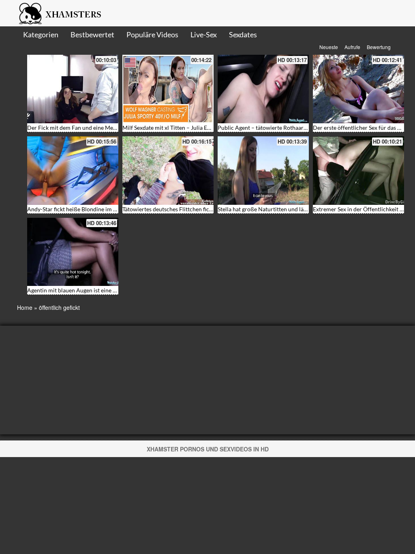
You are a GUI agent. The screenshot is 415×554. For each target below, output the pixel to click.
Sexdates (243, 34)
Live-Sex (203, 34)
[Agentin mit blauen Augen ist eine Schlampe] (72, 252)
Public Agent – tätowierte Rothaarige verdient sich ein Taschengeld (301, 127)
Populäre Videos (152, 34)
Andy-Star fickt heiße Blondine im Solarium (81, 209)
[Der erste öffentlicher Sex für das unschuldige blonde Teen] (358, 89)
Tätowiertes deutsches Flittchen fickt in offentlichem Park (194, 209)
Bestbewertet (92, 34)
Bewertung (379, 46)
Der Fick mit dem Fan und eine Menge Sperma (84, 127)
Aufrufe (352, 46)
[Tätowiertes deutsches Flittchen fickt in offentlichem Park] (168, 170)
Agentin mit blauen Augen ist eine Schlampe (82, 290)
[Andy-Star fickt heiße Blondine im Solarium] (72, 170)
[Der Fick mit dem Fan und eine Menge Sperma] (72, 89)
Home (24, 307)
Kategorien (40, 34)
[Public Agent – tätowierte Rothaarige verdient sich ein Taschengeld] (263, 89)
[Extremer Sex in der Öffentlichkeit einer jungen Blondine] (358, 170)
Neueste (328, 46)
